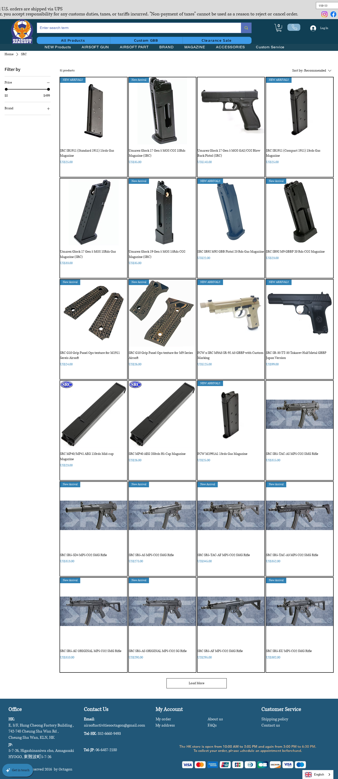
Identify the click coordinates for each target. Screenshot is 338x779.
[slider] (6, 89)
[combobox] (317, 774)
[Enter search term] (246, 28)
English (319, 774)
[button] (279, 28)
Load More (196, 683)
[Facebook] (333, 14)
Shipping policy (274, 719)
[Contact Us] (293, 27)
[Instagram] (324, 14)
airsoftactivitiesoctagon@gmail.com (114, 725)
